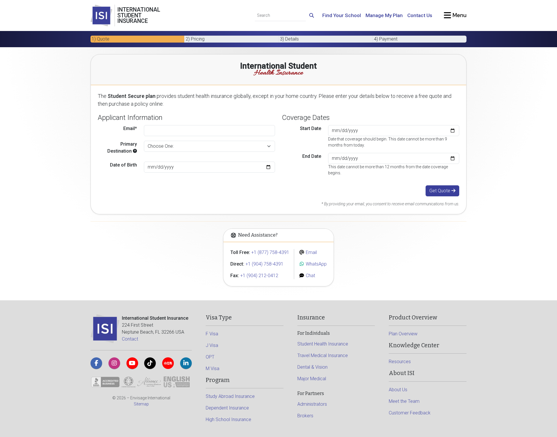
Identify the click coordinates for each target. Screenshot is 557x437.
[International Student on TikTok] (150, 363)
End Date (311, 156)
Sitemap (141, 404)
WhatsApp (316, 264)
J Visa (212, 345)
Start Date (310, 128)
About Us (398, 389)
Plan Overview (403, 334)
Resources (400, 361)
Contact (130, 339)
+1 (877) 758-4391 (270, 252)
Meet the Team (404, 401)
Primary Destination (122, 147)
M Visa (212, 368)
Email (311, 252)
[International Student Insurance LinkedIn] (186, 363)
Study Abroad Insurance (230, 396)
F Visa (212, 334)
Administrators (312, 404)
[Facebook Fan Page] (96, 363)
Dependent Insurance (227, 408)
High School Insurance (228, 419)
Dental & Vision (312, 367)
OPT (210, 357)
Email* (130, 128)
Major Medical (311, 378)
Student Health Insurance (322, 344)
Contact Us (419, 15)
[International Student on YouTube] (132, 363)
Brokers (305, 415)
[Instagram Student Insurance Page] (114, 363)
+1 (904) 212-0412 (259, 275)
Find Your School (341, 15)
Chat (310, 275)
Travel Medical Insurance (322, 355)
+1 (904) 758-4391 (264, 264)
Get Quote (440, 190)
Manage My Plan (384, 15)
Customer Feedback (410, 413)
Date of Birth (123, 165)
